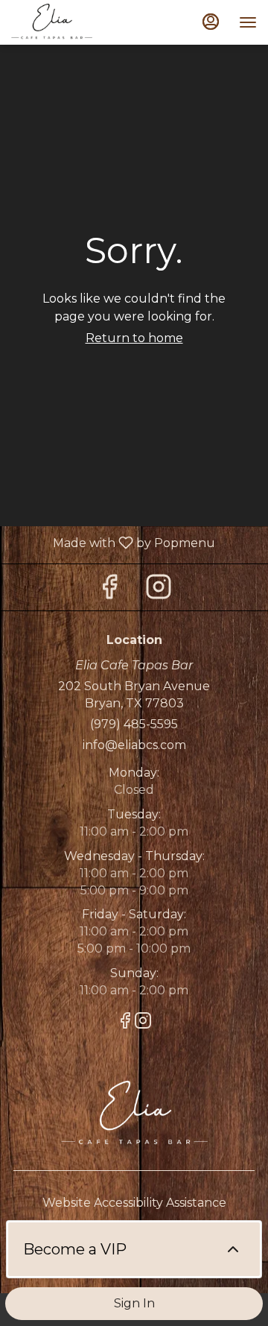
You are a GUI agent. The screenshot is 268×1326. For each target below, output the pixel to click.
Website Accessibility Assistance (134, 1203)
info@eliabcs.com (134, 745)
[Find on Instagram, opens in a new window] (158, 591)
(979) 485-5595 (134, 724)
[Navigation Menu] (248, 22)
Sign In (134, 1303)
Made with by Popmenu (113, 542)
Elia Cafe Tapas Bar (134, 1114)
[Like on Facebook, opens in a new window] (109, 591)
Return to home (134, 338)
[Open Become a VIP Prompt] (233, 1249)
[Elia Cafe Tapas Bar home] (78, 22)
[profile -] (211, 22)
